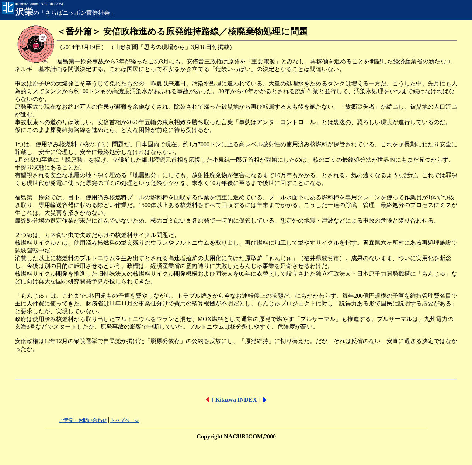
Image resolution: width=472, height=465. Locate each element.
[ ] (236, 399)
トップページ (124, 420)
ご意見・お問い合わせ (83, 420)
